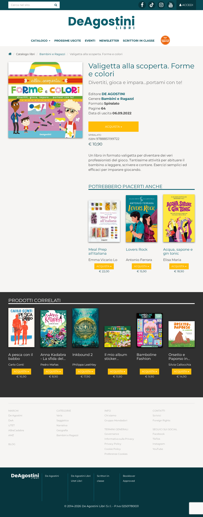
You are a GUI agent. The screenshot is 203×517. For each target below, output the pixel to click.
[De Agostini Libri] (9, 54)
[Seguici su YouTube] (170, 5)
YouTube (158, 448)
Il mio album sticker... (115, 357)
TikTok (156, 438)
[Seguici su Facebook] (142, 5)
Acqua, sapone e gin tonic (178, 252)
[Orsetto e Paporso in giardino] (182, 327)
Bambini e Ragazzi (52, 54)
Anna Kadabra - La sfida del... (53, 357)
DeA (10, 420)
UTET (11, 425)
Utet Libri (76, 480)
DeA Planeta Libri (101, 22)
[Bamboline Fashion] (150, 327)
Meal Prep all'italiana (97, 252)
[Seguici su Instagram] (161, 5)
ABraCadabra (16, 430)
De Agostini (113, 94)
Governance (111, 433)
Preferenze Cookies (115, 453)
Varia (59, 415)
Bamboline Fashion (146, 357)
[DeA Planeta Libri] (25, 476)
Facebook (159, 433)
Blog (11, 444)
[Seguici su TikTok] (151, 5)
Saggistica (62, 420)
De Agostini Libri (81, 475)
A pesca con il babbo (20, 357)
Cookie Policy (112, 448)
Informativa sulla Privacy (119, 438)
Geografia (62, 430)
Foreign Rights (161, 420)
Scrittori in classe (138, 40)
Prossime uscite (67, 40)
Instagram (159, 443)
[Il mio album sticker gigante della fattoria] (117, 327)
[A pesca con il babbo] (21, 327)
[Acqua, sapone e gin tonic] (179, 218)
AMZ (11, 435)
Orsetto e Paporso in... (179, 357)
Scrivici (157, 415)
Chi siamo (110, 415)
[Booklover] (165, 40)
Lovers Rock (136, 250)
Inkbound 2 (82, 355)
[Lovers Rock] (141, 218)
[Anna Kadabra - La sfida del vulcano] (53, 327)
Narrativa (61, 425)
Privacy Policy (112, 443)
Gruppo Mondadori (115, 420)
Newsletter (109, 40)
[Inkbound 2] (85, 327)
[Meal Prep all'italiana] (104, 218)
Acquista (113, 126)
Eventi (90, 40)
